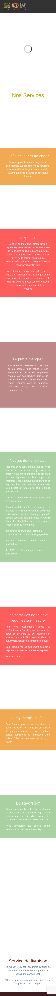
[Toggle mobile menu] (51, 6)
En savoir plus (13, 656)
